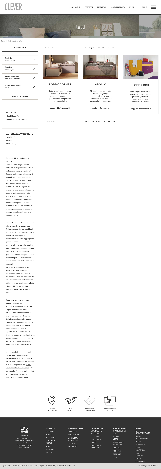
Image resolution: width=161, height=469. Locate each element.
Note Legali (39, 466)
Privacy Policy (50, 466)
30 (108, 48)
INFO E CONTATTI (71, 410)
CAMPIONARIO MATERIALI (90, 410)
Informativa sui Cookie (66, 466)
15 (103, 48)
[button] (11, 113)
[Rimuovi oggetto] (34, 59)
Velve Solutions (152, 466)
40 (113, 48)
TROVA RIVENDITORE (52, 410)
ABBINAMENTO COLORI (109, 410)
